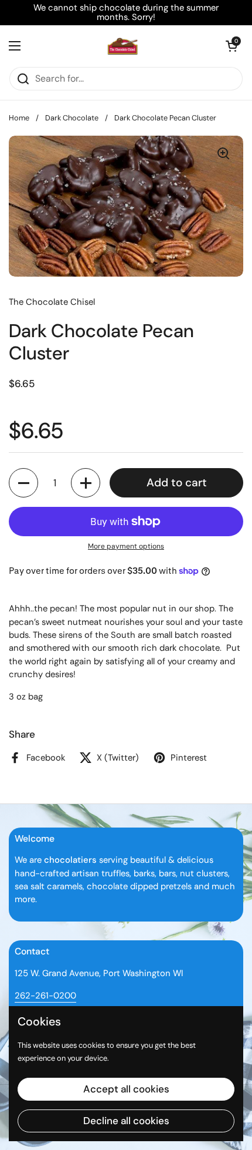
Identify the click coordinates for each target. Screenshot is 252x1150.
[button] (231, 46)
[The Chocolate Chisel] (123, 46)
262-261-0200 (45, 995)
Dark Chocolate (71, 118)
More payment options (126, 546)
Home (19, 118)
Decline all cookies (126, 1120)
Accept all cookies (126, 1088)
